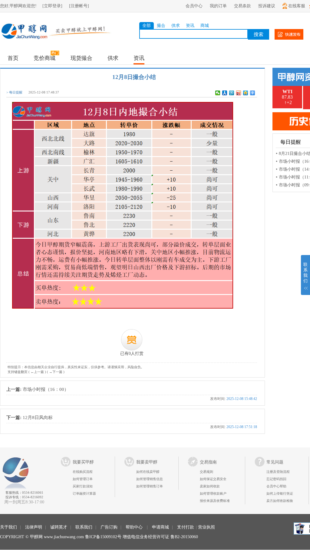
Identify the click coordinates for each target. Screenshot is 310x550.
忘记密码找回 (276, 479)
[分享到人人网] (224, 92)
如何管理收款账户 (213, 493)
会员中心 (194, 6)
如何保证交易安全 (213, 479)
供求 (175, 25)
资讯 (190, 25)
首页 (13, 58)
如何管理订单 (83, 479)
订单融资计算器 (84, 493)
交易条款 (242, 6)
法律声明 (33, 527)
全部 (146, 25)
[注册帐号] (79, 6)
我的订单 (218, 6)
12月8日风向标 (131, 422)
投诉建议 (266, 6)
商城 (204, 25)
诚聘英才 (58, 527)
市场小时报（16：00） (131, 394)
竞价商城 (44, 58)
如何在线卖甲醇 (148, 471)
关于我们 (8, 527)
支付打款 (185, 527)
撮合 (161, 25)
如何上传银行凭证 (279, 493)
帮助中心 (134, 527)
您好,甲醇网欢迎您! (18, 6)
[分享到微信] (217, 92)
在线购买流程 (83, 471)
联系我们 (83, 527)
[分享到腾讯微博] (231, 92)
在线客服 (296, 6)
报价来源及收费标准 (215, 501)
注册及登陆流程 (278, 471)
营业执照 (206, 527)
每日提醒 (15, 92)
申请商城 (160, 527)
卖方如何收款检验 (279, 501)
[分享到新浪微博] (238, 92)
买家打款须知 (83, 486)
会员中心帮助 (276, 486)
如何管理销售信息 (149, 479)
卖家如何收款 (210, 486)
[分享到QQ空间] (245, 92)
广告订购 (109, 527)
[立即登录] (52, 6)
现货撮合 (81, 58)
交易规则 (206, 471)
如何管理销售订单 (149, 486)
